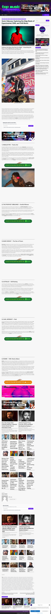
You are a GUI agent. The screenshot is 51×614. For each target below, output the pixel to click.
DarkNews (28, 613)
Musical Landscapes (25, 585)
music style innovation (14, 585)
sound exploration (15, 588)
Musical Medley (30, 585)
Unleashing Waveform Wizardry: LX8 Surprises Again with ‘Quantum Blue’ (27, 593)
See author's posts (12, 499)
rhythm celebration (28, 586)
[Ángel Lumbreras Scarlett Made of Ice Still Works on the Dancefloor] (22, 453)
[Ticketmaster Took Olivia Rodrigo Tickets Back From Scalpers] (31, 436)
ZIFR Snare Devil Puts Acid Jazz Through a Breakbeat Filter (29, 601)
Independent (11, 523)
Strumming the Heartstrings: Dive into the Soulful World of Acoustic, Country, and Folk (10, 593)
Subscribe (31, 508)
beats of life (24, 577)
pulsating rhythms (16, 586)
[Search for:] (41, 20)
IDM (8, 523)
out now (13, 586)
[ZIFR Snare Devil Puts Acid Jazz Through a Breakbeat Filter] (5, 436)
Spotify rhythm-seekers (21, 588)
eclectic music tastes (30, 578)
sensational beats (15, 587)
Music (3, 420)
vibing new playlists (8, 590)
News (11, 420)
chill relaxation (20, 578)
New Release (7, 420)
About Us (26, 611)
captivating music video (5, 578)
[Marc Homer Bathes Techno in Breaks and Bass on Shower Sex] (22, 436)
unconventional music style (21, 589)
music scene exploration (8, 585)
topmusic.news (6, 589)
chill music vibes (16, 578)
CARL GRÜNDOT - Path (11, 578)
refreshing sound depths (22, 586)
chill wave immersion (25, 578)
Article (3, 523)
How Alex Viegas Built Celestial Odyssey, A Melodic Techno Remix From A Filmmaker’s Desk (7, 601)
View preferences (45, 611)
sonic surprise (7, 588)
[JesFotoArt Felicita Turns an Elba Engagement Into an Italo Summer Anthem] (14, 474)
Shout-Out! (14, 420)
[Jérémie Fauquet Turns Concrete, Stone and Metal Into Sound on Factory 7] (27, 416)
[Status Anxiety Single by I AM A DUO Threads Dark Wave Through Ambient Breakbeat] (14, 453)
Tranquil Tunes (16, 589)
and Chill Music (5, 577)
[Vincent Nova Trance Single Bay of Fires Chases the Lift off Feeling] (31, 474)
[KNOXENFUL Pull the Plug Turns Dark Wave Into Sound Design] (14, 436)
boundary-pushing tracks (30, 577)
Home (24, 611)
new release (5, 586)
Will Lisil (10, 497)
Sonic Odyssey (19, 587)
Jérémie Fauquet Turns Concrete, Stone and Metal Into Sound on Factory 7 (18, 601)
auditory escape (21, 577)
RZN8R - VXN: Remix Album (9, 587)
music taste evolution (19, 585)
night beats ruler (9, 586)
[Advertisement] (35, 7)
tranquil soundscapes (11, 589)
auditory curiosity (16, 577)
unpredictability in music (28, 589)
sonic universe (11, 588)
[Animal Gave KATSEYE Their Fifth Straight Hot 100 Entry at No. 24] (5, 474)
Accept (35, 611)
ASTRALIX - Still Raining (10, 577)
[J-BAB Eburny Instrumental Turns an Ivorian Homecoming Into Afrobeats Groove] (31, 453)
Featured (6, 523)
